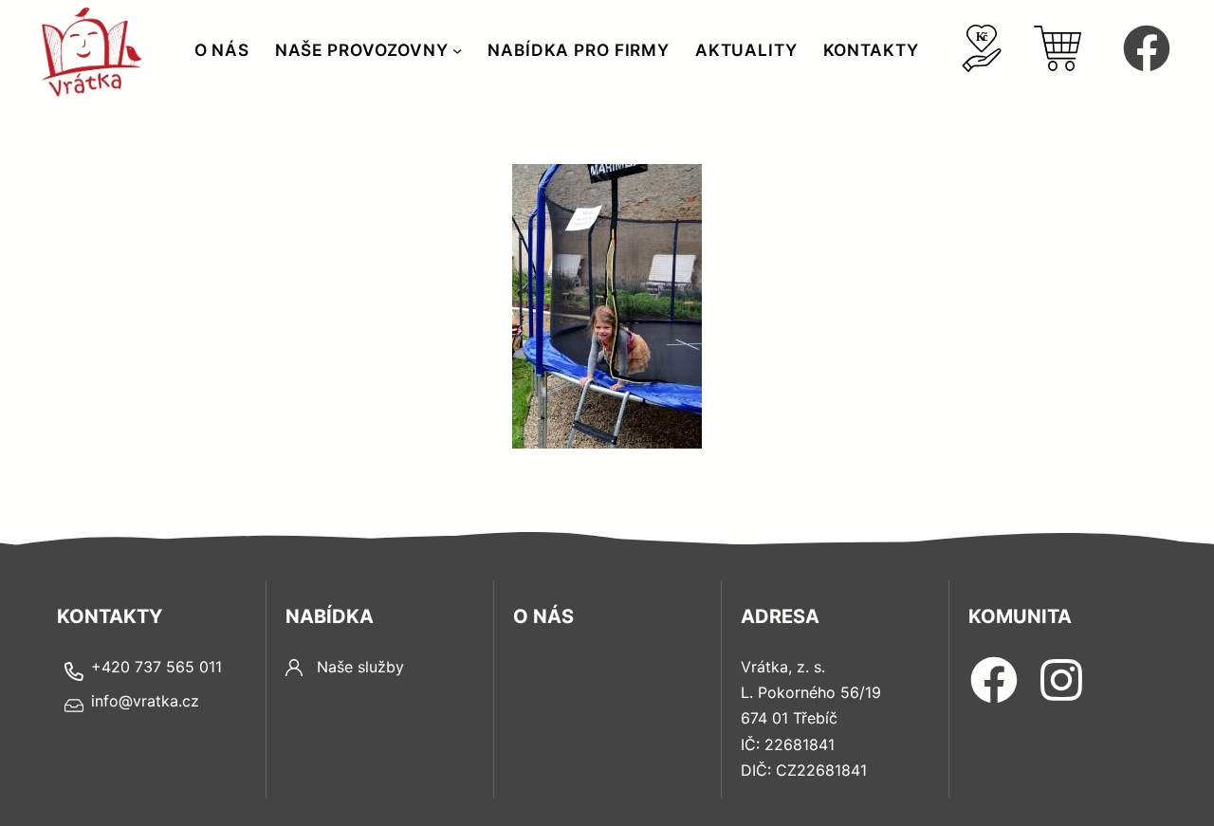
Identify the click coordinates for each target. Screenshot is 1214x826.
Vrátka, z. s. (783, 666)
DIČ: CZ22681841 (804, 770)
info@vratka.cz (145, 700)
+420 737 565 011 (156, 666)
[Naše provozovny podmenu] (457, 50)
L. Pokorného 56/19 (811, 692)
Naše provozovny (362, 50)
